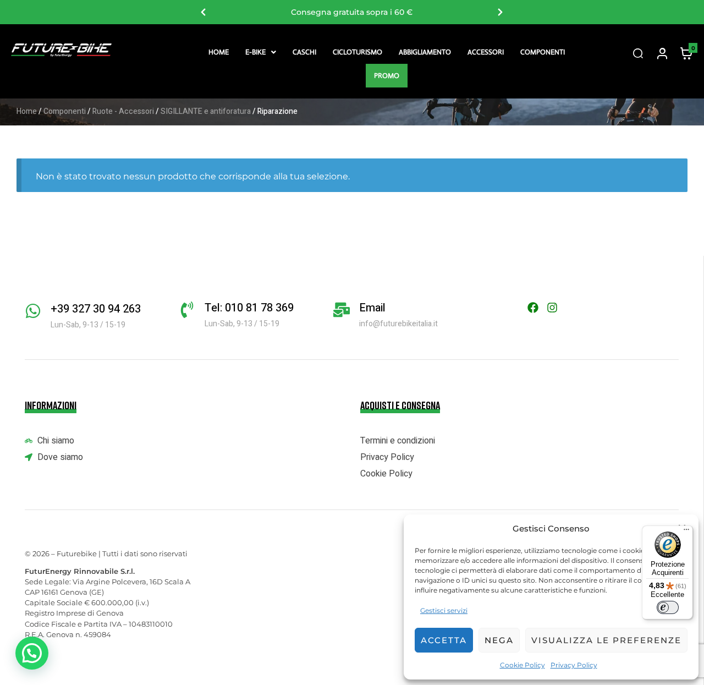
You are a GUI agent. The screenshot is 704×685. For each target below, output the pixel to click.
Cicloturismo (357, 52)
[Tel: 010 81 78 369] (187, 310)
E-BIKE (255, 52)
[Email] (341, 310)
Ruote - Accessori (123, 111)
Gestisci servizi (444, 610)
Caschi (304, 52)
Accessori (486, 52)
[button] (260, 52)
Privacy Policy (574, 665)
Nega (499, 640)
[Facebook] (532, 307)
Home (218, 52)
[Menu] (686, 532)
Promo (386, 75)
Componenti (542, 52)
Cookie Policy (522, 665)
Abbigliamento (425, 52)
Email (372, 308)
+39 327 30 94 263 (96, 309)
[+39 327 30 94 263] (33, 311)
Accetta (444, 640)
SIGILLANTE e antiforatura (206, 111)
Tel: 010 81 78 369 (249, 308)
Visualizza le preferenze (606, 640)
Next (501, 12)
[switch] (668, 607)
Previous (204, 12)
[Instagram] (552, 307)
